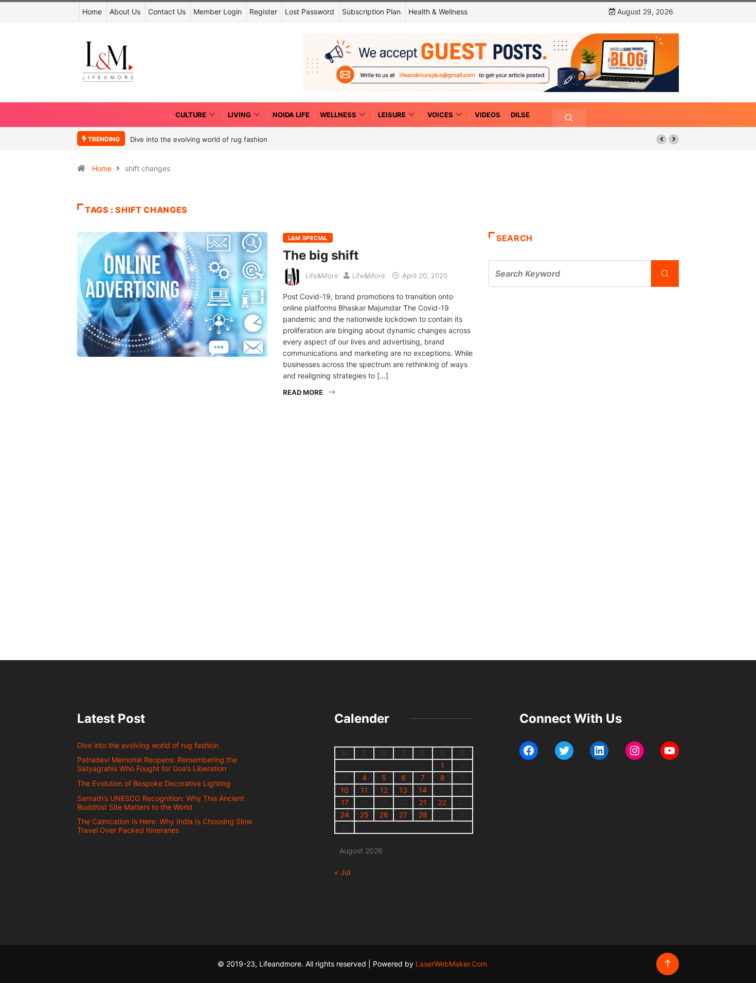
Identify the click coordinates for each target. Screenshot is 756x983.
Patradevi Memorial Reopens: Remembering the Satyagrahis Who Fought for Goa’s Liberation (157, 764)
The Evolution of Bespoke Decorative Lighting (153, 783)
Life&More (321, 275)
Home (92, 11)
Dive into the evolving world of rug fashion (201, 139)
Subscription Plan (371, 11)
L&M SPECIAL (308, 238)
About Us (125, 11)
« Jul (342, 872)
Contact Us (167, 11)
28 (423, 814)
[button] (661, 139)
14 (423, 790)
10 (344, 790)
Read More (303, 392)
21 (423, 802)
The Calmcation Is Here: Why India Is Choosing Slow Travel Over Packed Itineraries (164, 825)
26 (384, 814)
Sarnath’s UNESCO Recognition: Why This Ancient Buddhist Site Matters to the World (160, 802)
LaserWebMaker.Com (451, 963)
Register (263, 11)
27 (403, 814)
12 (384, 790)
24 (344, 814)
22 (442, 802)
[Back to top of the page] (668, 964)
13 (403, 790)
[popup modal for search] (569, 118)
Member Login (217, 11)
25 (364, 814)
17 (345, 802)
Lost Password (309, 11)
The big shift (320, 255)
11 (364, 790)
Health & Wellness (437, 11)
